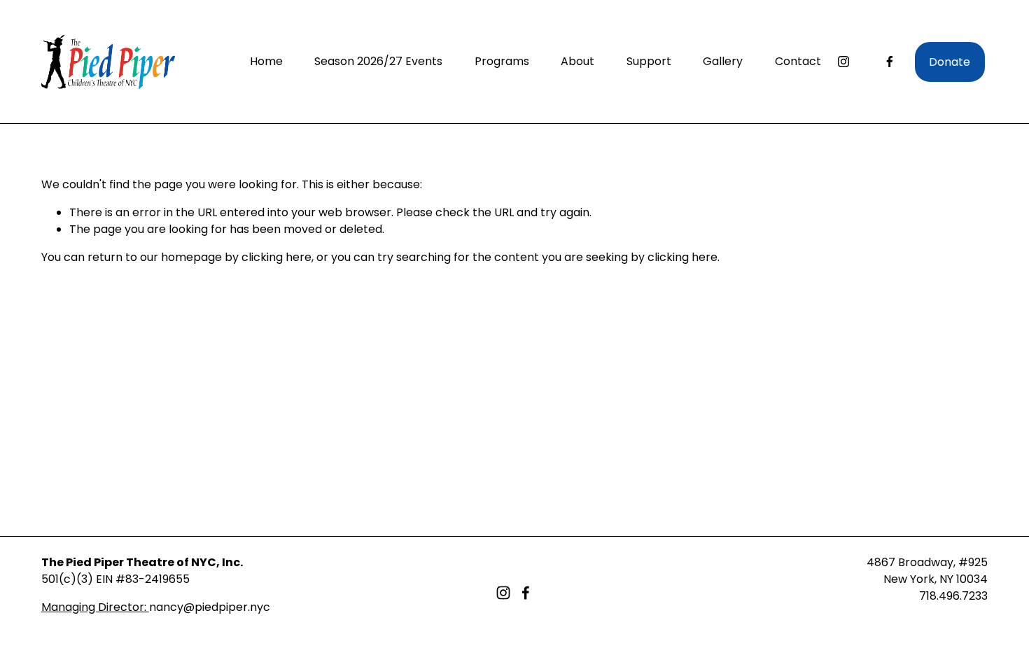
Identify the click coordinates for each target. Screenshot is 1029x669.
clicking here (276, 257)
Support (648, 61)
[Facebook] (890, 62)
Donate (949, 62)
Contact (798, 61)
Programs (502, 61)
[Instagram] (843, 62)
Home (266, 61)
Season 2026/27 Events (378, 61)
